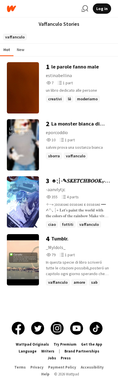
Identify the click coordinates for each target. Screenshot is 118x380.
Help (45, 374)
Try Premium (65, 344)
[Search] (84, 8)
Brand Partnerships (81, 351)
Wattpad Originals (32, 344)
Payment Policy (62, 367)
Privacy (37, 367)
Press (66, 358)
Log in (102, 8)
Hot (6, 49)
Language (28, 351)
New (20, 49)
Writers (47, 351)
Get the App (91, 344)
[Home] (42, 8)
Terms (20, 367)
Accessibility (92, 367)
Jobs (52, 358)
